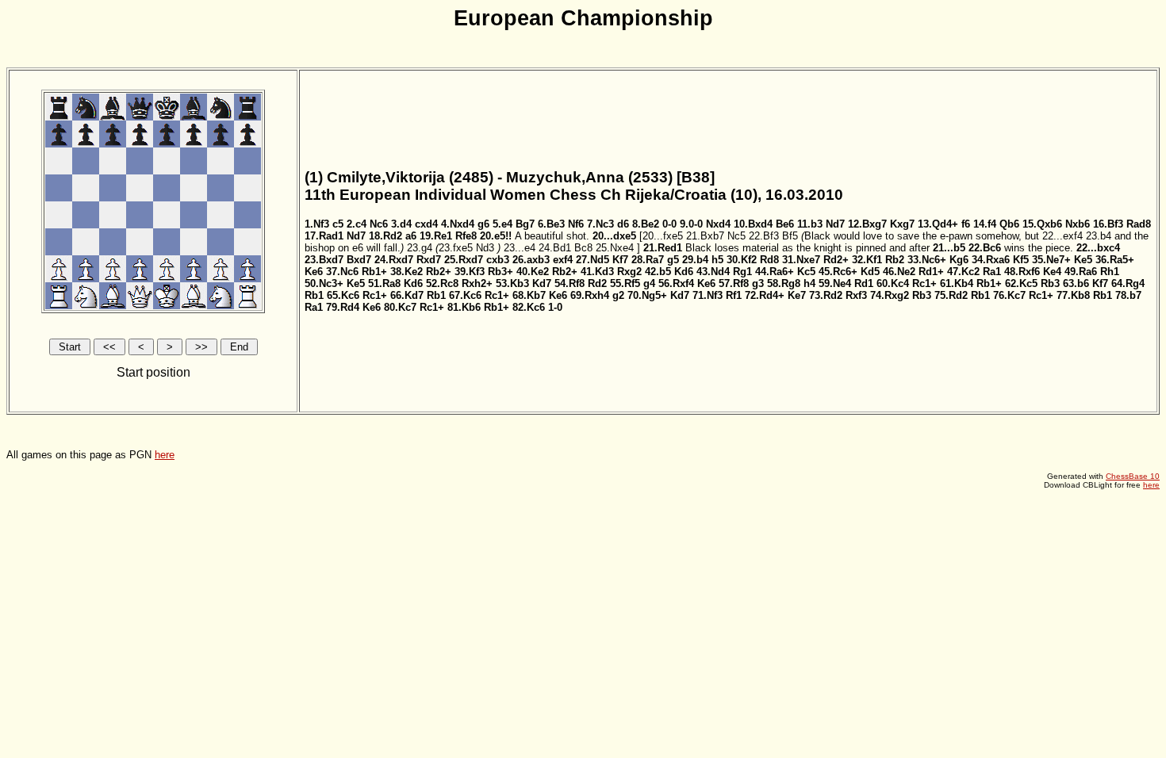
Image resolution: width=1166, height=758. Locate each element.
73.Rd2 (825, 295)
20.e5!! (496, 236)
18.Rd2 (385, 236)
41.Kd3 (597, 272)
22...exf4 (1062, 236)
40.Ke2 (532, 272)
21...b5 (949, 248)
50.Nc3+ (324, 283)
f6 (965, 224)
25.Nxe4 (615, 248)
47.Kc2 (963, 272)
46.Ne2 (899, 272)
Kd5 (870, 272)
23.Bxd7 (324, 260)
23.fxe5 (456, 248)
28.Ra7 (647, 260)
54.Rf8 (569, 283)
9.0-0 (691, 224)
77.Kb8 (1073, 295)
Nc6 (379, 224)
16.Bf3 (1108, 224)
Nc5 (736, 236)
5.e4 (502, 224)
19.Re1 (436, 236)
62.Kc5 (1021, 283)
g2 (618, 295)
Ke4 (1052, 272)
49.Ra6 (1080, 272)
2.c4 (356, 224)
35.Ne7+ (1051, 260)
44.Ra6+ (774, 272)
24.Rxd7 (393, 260)
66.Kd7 (407, 295)
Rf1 (734, 295)
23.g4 (419, 248)
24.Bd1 (555, 248)
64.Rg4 (1128, 283)
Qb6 (1009, 224)
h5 (717, 260)
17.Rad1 (324, 236)
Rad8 (1138, 224)
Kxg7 (902, 224)
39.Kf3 (470, 272)
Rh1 (1109, 272)
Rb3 (1050, 283)
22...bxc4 (1098, 248)
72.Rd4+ (764, 295)
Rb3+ (500, 272)
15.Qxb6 (1042, 224)
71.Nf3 (707, 295)
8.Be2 (645, 224)
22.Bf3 (764, 236)
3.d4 (401, 224)
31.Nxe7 (801, 260)
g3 (758, 283)
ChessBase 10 (1133, 476)
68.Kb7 (529, 295)
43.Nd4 (713, 272)
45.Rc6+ (838, 272)
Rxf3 (856, 295)
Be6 (785, 224)
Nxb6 (1077, 224)
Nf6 (576, 224)
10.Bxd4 (753, 224)
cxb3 (497, 260)
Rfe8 (466, 236)
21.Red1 (662, 248)
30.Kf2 (742, 260)
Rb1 (314, 295)
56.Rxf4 (676, 283)
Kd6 (683, 272)
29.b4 (695, 260)
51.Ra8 (384, 283)
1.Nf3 (317, 224)
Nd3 (485, 248)
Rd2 (597, 283)
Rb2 (894, 260)
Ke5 (1083, 260)
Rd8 (769, 260)
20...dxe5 (614, 236)
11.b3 (810, 224)
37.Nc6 (342, 272)
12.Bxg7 (867, 224)
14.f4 (984, 224)
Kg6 (958, 260)
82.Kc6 (528, 307)
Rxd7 (428, 260)
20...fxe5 (662, 236)
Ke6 (314, 272)
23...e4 (519, 248)
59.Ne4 (835, 283)
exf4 (563, 260)
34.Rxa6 (991, 260)
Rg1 (742, 272)
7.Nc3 (600, 224)
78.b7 (1128, 295)
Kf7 (620, 260)
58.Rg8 (783, 283)
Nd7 (835, 224)
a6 (410, 236)
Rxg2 (629, 272)
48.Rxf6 (1022, 272)
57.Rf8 (734, 283)
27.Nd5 (592, 260)
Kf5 (1021, 260)
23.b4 (1098, 236)
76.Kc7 (1009, 295)
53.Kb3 (512, 283)
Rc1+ (924, 283)
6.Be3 (551, 224)
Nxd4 (718, 224)
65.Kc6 (343, 295)
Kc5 (806, 272)
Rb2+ (438, 272)
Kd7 (541, 283)
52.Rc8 (442, 283)
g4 (649, 283)
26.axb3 (531, 260)
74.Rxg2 (889, 295)
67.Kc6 (465, 295)
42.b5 (658, 272)
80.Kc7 (400, 307)
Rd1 (863, 283)
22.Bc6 (984, 248)
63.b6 (1076, 283)
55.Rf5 (625, 283)
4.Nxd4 (457, 224)
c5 (337, 224)
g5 (673, 260)
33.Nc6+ (926, 260)
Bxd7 (359, 260)
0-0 (669, 224)
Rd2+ (836, 260)
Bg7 (525, 224)
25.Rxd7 (463, 260)
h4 (809, 283)
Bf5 (790, 236)
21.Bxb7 (705, 236)
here (165, 455)
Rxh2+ (477, 283)
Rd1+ (931, 272)
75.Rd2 (951, 295)
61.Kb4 (956, 283)
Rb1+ (374, 272)
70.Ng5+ (647, 295)
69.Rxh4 (589, 295)
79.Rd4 (342, 307)
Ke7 (797, 295)
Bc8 (583, 248)
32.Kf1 (867, 260)
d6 (623, 224)
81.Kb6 (464, 307)
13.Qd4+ (938, 224)
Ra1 (992, 272)
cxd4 (426, 224)
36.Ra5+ (1114, 260)
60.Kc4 (892, 283)
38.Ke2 (406, 272)
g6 (483, 224)
